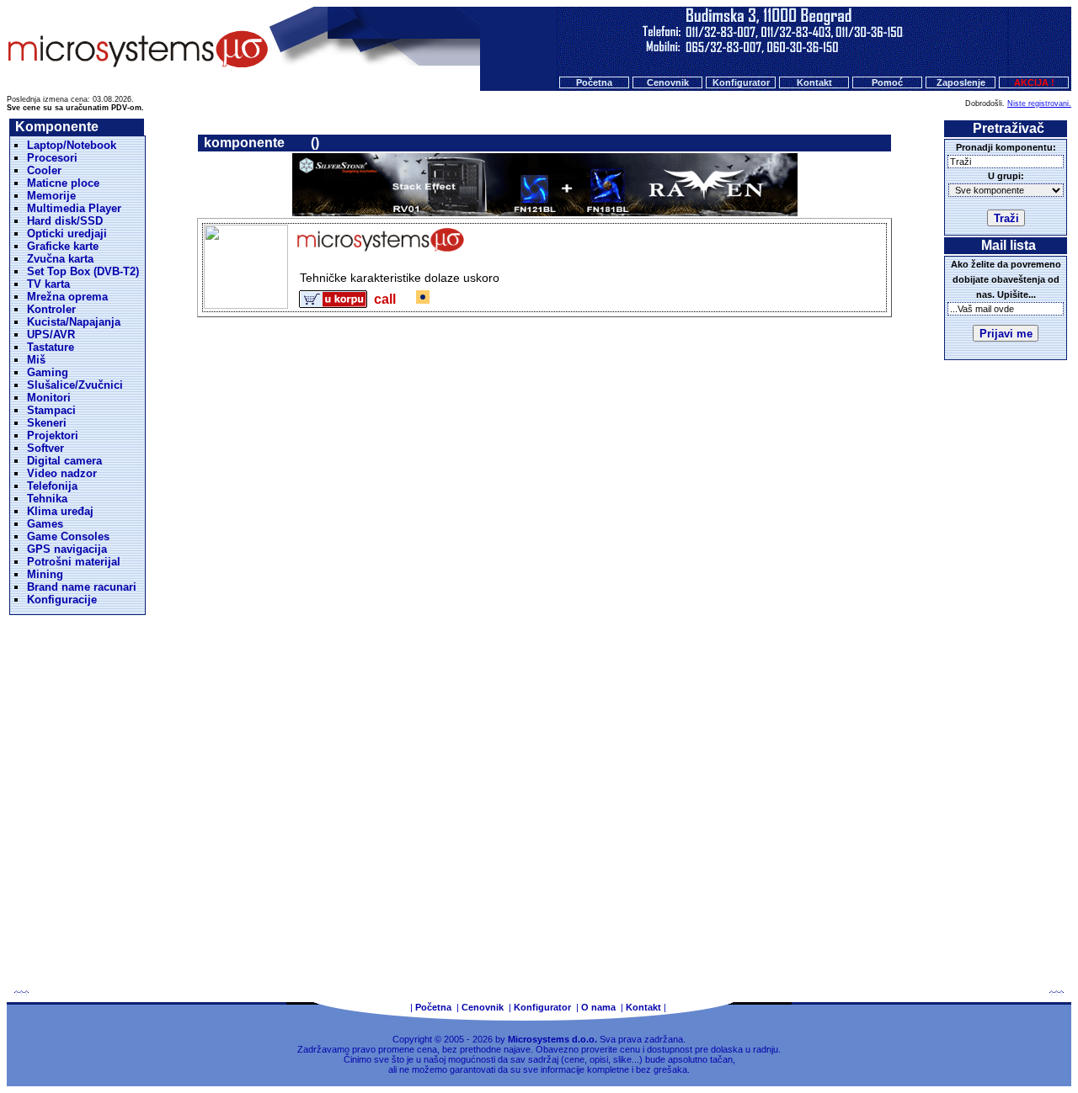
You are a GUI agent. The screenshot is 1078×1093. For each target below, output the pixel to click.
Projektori (52, 435)
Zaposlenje (961, 82)
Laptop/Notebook (71, 145)
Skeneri (47, 423)
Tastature (50, 347)
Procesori (52, 157)
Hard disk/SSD (65, 221)
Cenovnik (668, 82)
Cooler (44, 170)
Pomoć (887, 82)
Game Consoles (68, 536)
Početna (594, 82)
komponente (244, 142)
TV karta (48, 284)
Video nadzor (62, 473)
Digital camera (64, 460)
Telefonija (52, 486)
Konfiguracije (62, 599)
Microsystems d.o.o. (552, 1039)
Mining (45, 574)
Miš (36, 359)
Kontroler (51, 309)
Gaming (47, 372)
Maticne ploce (63, 183)
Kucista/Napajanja (73, 322)
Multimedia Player (74, 208)
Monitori (49, 397)
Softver (45, 448)
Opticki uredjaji (67, 233)
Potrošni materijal (73, 561)
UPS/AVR (51, 334)
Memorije (51, 195)
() (315, 142)
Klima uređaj (60, 511)
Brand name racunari (81, 587)
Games (45, 523)
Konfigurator (741, 82)
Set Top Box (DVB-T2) (83, 271)
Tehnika (47, 498)
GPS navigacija (67, 549)
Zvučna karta (60, 258)
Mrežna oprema (67, 296)
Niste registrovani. (1039, 103)
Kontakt (814, 82)
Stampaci (51, 410)
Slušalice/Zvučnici (75, 385)
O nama (598, 1007)
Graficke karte (63, 246)
